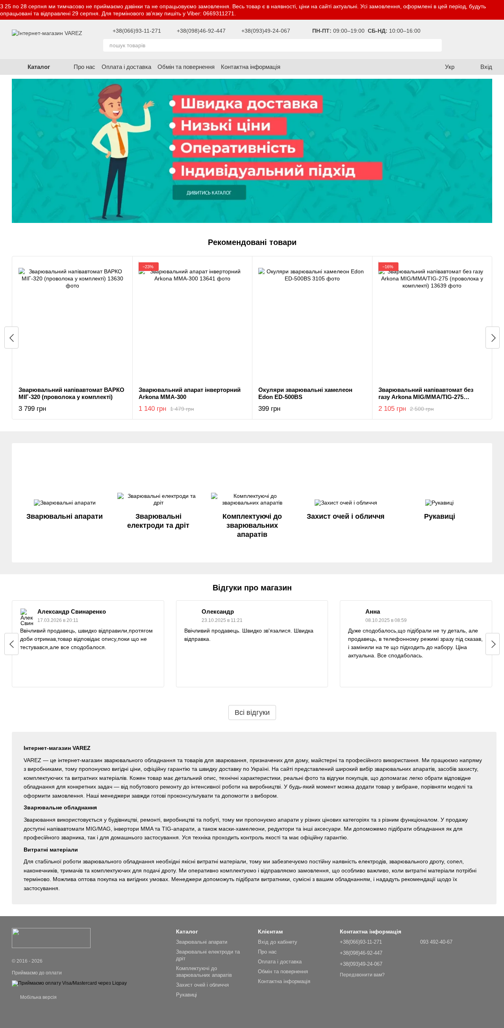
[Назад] (11, 338)
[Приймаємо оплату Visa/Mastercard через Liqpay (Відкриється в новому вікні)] (69, 983)
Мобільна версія (38, 997)
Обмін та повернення (186, 66)
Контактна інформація (250, 66)
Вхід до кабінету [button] (277, 942)
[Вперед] (492, 338)
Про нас (84, 66)
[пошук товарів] (435, 45)
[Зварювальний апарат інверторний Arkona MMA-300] (192, 321)
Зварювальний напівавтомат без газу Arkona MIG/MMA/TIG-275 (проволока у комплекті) (425, 396)
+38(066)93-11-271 (137, 30)
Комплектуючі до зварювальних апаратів (204, 971)
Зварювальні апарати (201, 942)
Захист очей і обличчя (202, 985)
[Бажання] (460, 39)
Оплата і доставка (126, 66)
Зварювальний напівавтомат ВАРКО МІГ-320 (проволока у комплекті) (71, 393)
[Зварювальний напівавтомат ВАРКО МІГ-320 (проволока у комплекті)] (72, 321)
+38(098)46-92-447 (201, 30)
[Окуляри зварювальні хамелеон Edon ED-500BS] (312, 321)
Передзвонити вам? (362, 975)
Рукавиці (186, 995)
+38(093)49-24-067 (265, 30)
